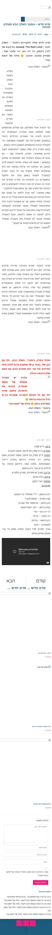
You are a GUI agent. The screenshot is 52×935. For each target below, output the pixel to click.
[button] (26, 931)
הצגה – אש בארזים (44, 653)
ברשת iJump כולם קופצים (42, 804)
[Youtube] (10, 19)
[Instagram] (5, 19)
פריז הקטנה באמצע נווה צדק (41, 726)
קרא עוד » (48, 657)
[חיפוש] (23, 19)
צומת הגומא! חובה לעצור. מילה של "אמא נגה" (22, 900)
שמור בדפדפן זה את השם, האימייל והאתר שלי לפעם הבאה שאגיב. (27, 874)
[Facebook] (14, 19)
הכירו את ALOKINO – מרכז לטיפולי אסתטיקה (25, 896)
